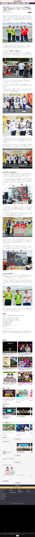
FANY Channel (3, 495)
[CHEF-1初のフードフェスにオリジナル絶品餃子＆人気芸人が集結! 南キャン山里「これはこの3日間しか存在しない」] (28, 12)
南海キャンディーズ (22, 332)
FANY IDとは (17, 485)
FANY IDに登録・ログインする (17, 487)
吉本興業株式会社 (20, 491)
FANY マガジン (6, 43)
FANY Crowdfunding (4, 496)
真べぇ (30, 332)
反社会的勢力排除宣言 (12, 492)
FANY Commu (3, 499)
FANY (1, 491)
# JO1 (28, 3)
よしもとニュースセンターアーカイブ (30, 492)
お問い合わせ (20, 492)
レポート (12, 12)
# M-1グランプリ (18, 3)
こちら (11, 328)
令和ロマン (12, 332)
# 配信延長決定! (12, 3)
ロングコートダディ (7, 332)
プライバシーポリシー (12, 491)
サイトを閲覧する (17, 455)
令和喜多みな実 (16, 332)
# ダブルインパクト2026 (4, 3)
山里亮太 (27, 332)
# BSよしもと (23, 3)
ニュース (9, 12)
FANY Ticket (2, 492)
